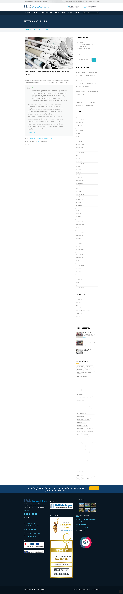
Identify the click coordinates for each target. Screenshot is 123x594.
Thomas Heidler (80, 449)
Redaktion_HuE (32, 77)
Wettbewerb (80, 466)
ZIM (78, 478)
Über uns (36, 12)
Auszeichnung (80, 366)
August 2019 (79, 205)
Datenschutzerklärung (36, 591)
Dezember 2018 (80, 221)
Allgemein (78, 302)
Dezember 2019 (80, 194)
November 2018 (80, 224)
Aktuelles (64, 12)
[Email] (36, 514)
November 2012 (80, 257)
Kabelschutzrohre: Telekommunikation (86, 519)
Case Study (78, 308)
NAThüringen (85, 434)
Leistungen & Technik (46, 12)
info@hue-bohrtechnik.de (33, 533)
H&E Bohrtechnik (81, 400)
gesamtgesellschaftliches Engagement (83, 393)
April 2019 (78, 213)
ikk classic (79, 409)
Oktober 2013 (79, 254)
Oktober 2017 (79, 238)
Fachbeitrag (79, 313)
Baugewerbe (89, 366)
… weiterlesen (31, 132)
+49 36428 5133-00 (31, 529)
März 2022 (78, 158)
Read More (27, 510)
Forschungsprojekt (81, 384)
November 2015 (80, 249)
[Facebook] (25, 514)
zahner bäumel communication (81, 591)
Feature (78, 316)
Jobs (71, 12)
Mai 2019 (78, 210)
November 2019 (80, 197)
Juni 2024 (78, 133)
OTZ (91, 440)
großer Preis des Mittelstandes (84, 397)
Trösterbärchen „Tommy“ (82, 452)
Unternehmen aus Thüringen (83, 458)
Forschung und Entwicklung (83, 387)
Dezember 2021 (80, 164)
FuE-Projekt (85, 389)
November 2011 (80, 265)
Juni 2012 (78, 260)
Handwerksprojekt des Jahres (83, 403)
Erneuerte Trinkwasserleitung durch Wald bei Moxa (40, 138)
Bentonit (88, 369)
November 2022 (80, 153)
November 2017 (80, 235)
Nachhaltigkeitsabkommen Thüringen (85, 431)
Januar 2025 (79, 128)
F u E (78, 389)
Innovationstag (80, 416)
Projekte (57, 12)
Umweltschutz (80, 455)
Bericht (77, 305)
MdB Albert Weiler (81, 422)
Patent (78, 443)
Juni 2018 (78, 227)
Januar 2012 (79, 263)
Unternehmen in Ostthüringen (84, 460)
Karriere (78, 319)
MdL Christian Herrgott (82, 425)
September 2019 (80, 202)
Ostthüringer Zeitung (82, 440)
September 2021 (80, 169)
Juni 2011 (78, 277)
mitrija (38, 141)
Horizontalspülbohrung (82, 406)
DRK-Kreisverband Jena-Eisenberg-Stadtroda (84, 373)
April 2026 (78, 117)
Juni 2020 (78, 186)
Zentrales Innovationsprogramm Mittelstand (84, 475)
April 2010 (78, 282)
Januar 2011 (79, 279)
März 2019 (78, 216)
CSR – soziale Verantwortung (83, 310)
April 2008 (78, 285)
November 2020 (80, 180)
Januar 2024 (79, 142)
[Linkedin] (27, 514)
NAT (78, 434)
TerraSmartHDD (80, 446)
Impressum (27, 591)
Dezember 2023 (80, 144)
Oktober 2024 (79, 130)
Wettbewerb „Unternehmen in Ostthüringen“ (83, 470)
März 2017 (78, 246)
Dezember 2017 (80, 232)
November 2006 (80, 288)
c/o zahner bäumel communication (84, 44)
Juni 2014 (78, 252)
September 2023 (80, 150)
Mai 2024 (78, 136)
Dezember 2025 (80, 119)
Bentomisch (80, 369)
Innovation (87, 409)
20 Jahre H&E (79, 299)
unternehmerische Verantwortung (85, 463)
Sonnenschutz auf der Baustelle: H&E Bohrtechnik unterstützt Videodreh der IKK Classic (87, 75)
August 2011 (79, 271)
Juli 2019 (78, 208)
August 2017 (79, 243)
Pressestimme (27, 146)
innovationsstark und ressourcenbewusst (82, 413)
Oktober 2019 (79, 199)
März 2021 (78, 175)
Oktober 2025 (79, 122)
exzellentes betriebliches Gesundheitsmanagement (82, 377)
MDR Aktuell (80, 428)
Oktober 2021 (79, 166)
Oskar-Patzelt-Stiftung (82, 437)
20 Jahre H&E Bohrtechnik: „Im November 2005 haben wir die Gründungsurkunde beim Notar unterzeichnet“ (86, 83)
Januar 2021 (79, 177)
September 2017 (80, 241)
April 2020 (78, 188)
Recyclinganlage (87, 443)
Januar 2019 (79, 219)
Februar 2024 (79, 139)
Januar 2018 (79, 230)
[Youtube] (33, 514)
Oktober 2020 (79, 183)
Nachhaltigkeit (89, 428)
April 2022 (78, 155)
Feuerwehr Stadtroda (82, 381)
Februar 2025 (79, 125)
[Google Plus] (30, 514)
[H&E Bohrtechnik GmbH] (36, 7)
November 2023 (80, 147)
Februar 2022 (79, 161)
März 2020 (78, 191)
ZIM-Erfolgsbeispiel (86, 478)
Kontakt (77, 12)
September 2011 (80, 268)
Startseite (28, 12)
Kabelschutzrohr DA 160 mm (83, 419)
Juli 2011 (78, 274)
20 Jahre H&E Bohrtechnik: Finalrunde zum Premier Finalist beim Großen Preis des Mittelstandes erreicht (87, 91)
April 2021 (78, 172)
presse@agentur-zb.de (84, 48)
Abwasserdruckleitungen (82, 522)
